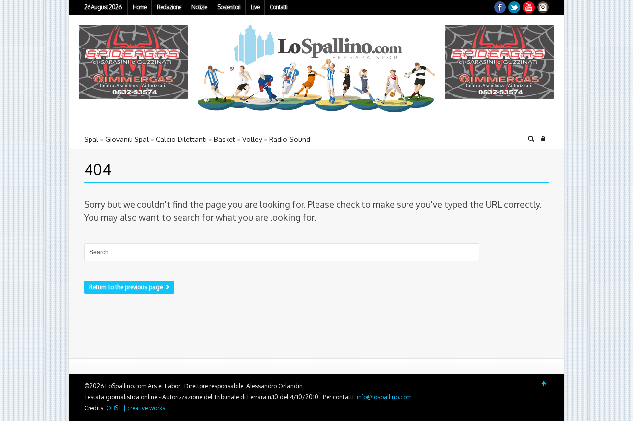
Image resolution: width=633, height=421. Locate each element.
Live (255, 7)
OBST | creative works (135, 408)
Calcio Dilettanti (181, 139)
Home (139, 7)
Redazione (169, 7)
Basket (224, 139)
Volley (252, 139)
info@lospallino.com (384, 397)
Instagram (543, 7)
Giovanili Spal (127, 139)
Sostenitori (228, 7)
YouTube (529, 7)
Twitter (514, 7)
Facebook (500, 7)
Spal (91, 139)
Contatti (278, 7)
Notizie (199, 7)
